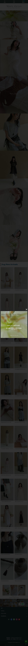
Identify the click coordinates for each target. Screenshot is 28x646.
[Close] (26, 309)
